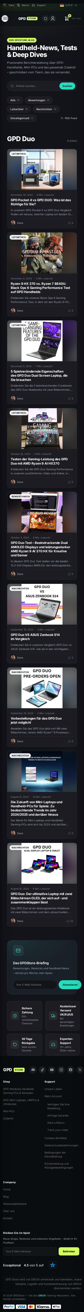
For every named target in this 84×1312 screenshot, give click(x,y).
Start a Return (55, 1122)
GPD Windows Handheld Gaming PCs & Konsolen (18, 1090)
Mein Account (53, 1096)
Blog (6, 1196)
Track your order (57, 1129)
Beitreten (69, 1251)
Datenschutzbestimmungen (62, 1145)
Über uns (8, 1211)
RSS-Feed (71, 118)
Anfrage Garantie (58, 1115)
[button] (72, 18)
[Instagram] (61, 1070)
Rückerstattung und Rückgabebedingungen (59, 1165)
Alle (15, 100)
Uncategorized (21, 118)
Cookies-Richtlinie (56, 1138)
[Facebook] (70, 1070)
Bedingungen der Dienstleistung (55, 1154)
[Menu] (5, 18)
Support (41, 5)
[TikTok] (42, 1070)
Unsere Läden (53, 1089)
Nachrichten (46, 109)
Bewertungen (38, 100)
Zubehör (8, 1118)
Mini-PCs (8, 1111)
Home (7, 1189)
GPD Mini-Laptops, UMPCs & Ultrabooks (21, 1102)
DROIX (42, 1295)
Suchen (67, 86)
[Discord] (33, 1070)
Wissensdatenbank (15, 1203)
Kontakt (7, 1218)
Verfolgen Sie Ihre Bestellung (58, 1106)
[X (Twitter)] (80, 1070)
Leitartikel (19, 109)
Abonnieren (70, 984)
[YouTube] (51, 1070)
